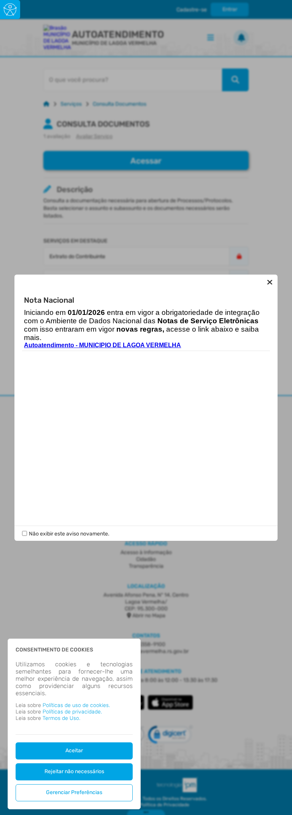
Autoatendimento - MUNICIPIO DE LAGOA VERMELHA (102, 345)
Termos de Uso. (61, 718)
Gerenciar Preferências (74, 792)
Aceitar (74, 750)
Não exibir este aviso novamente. (69, 534)
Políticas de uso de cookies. (76, 705)
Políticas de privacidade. (72, 712)
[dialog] (74, 724)
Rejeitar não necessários (74, 771)
